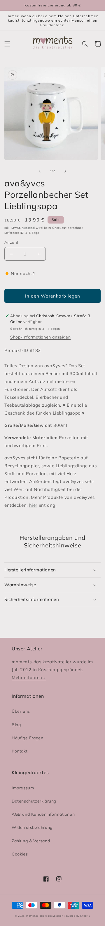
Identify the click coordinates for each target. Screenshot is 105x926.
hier (33, 505)
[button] (7, 43)
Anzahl (11, 242)
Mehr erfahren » (29, 677)
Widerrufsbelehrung (32, 827)
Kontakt (19, 751)
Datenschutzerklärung (34, 801)
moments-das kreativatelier (44, 915)
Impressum (23, 788)
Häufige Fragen (27, 738)
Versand (28, 228)
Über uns (21, 711)
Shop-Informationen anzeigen (40, 337)
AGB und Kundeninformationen (43, 814)
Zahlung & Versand (31, 840)
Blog (16, 724)
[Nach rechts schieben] (65, 171)
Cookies (20, 854)
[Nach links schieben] (39, 171)
